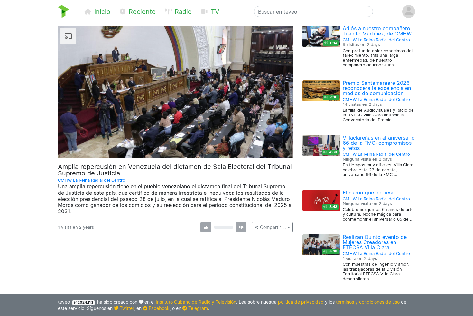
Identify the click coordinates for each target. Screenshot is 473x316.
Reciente (141, 11)
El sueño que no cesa (368, 192)
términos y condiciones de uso (368, 302)
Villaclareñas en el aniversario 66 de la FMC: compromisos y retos (379, 142)
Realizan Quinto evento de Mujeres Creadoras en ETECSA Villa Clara (375, 242)
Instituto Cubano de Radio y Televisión (196, 302)
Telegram (197, 308)
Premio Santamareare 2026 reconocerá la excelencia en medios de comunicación (377, 88)
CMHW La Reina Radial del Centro (91, 180)
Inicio (101, 11)
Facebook (158, 308)
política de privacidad (301, 302)
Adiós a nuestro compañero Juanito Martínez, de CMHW (377, 31)
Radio (182, 11)
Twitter (126, 308)
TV (214, 11)
